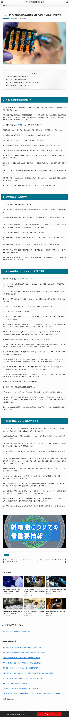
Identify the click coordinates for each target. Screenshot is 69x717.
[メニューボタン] (2, 2)
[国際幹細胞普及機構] (34, 2)
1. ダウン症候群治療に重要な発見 (18, 77)
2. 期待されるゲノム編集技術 (17, 79)
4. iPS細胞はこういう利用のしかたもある (20, 85)
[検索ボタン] (67, 2)
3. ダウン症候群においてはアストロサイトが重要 (23, 82)
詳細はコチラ (48, 714)
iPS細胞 (20, 125)
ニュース (6, 18)
